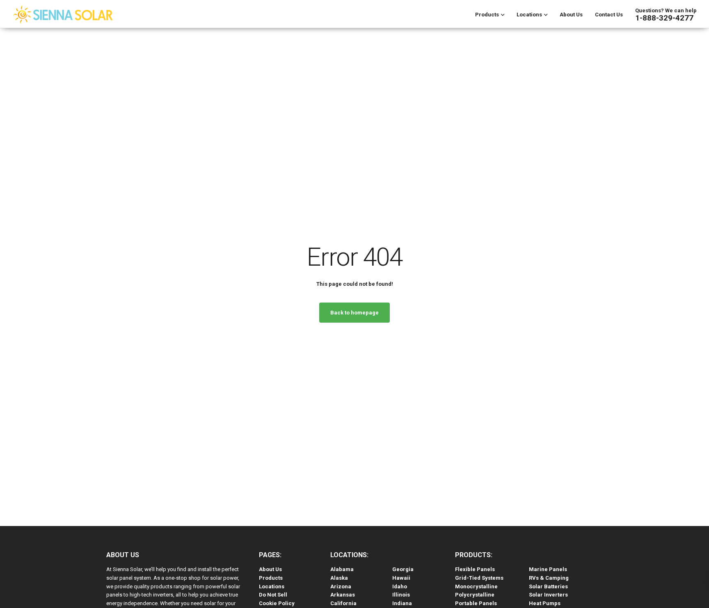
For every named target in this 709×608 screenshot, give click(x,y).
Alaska (339, 578)
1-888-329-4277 (664, 17)
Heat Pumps (544, 603)
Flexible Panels (475, 569)
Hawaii (401, 578)
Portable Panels (476, 603)
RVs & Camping (549, 578)
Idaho (399, 586)
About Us (571, 14)
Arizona (340, 586)
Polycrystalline (474, 595)
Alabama (342, 569)
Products (487, 14)
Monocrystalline (476, 586)
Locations (529, 14)
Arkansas (342, 595)
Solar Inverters (548, 595)
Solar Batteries (548, 586)
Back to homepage (354, 313)
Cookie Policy (277, 603)
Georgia (403, 569)
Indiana (402, 603)
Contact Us (609, 14)
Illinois (401, 595)
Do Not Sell (273, 595)
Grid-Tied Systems (479, 578)
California (343, 603)
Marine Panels (548, 569)
